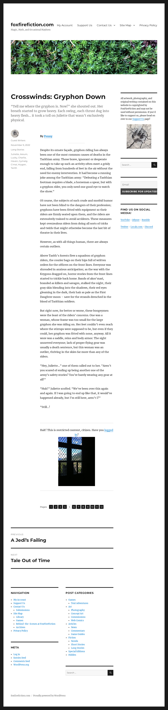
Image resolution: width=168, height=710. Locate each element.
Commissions (78, 617)
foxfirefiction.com (32, 24)
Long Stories (17, 149)
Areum (23, 154)
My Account (65, 25)
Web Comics (77, 620)
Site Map (125, 25)
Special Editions (76, 651)
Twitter (124, 226)
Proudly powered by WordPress (49, 695)
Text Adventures (79, 603)
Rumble (146, 220)
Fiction (72, 637)
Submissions (23, 610)
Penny (48, 136)
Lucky (14, 157)
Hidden (72, 654)
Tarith (14, 168)
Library (20, 617)
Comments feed (21, 661)
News (74, 627)
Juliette (15, 154)
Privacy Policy (148, 25)
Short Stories (78, 644)
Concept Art (77, 613)
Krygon (22, 164)
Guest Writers (18, 140)
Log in (16, 654)
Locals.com (137, 226)
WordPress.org (21, 664)
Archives (20, 627)
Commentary (78, 630)
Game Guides (78, 634)
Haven (14, 161)
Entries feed (19, 657)
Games (19, 620)
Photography (78, 610)
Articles (72, 624)
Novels (74, 641)
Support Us (84, 25)
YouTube (125, 220)
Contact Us (104, 25)
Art (70, 606)
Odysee (135, 220)
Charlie (22, 157)
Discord (149, 226)
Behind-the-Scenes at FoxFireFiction (35, 624)
